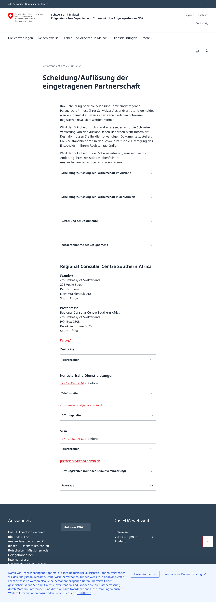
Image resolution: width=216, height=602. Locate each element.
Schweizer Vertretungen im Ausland (127, 536)
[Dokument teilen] (205, 50)
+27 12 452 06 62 (72, 439)
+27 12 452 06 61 (72, 383)
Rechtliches (84, 593)
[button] (20, 37)
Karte (64, 340)
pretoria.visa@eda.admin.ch (80, 461)
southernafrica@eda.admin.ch (81, 405)
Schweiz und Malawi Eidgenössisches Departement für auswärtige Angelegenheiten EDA (97, 16)
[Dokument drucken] (196, 50)
